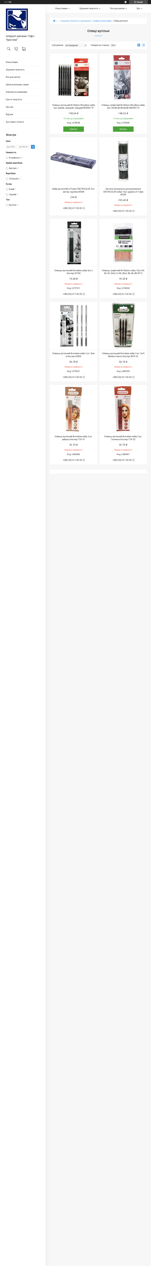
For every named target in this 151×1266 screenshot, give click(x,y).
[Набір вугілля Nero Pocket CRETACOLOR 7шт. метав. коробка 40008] (73, 161)
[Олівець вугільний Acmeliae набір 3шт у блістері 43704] (73, 243)
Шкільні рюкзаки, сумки (17, 84)
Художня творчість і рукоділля (76, 21)
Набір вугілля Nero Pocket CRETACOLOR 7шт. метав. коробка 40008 (73, 190)
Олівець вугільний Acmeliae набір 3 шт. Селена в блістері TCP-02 (123, 438)
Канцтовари (12, 62)
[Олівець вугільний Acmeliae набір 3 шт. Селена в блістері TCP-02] (123, 409)
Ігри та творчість (14, 99)
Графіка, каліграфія (102, 21)
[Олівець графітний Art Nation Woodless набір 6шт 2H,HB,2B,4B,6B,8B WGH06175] (123, 77)
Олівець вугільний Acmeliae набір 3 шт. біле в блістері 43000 (73, 355)
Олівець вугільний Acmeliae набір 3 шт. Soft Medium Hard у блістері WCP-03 (123, 355)
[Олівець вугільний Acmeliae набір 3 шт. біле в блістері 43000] (73, 326)
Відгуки (9, 114)
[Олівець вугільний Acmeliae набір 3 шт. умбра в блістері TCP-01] (73, 409)
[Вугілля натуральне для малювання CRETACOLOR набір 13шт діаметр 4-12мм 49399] (123, 161)
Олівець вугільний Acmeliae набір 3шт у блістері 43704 (73, 272)
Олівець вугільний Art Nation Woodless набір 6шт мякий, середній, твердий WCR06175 (73, 106)
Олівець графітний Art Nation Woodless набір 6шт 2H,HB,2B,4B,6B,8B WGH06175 (123, 106)
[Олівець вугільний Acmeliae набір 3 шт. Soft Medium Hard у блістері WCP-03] (123, 326)
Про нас (9, 107)
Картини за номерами (16, 92)
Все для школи (13, 77)
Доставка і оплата (15, 122)
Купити (73, 129)
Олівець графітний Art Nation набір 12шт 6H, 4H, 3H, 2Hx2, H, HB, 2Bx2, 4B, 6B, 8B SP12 (123, 272)
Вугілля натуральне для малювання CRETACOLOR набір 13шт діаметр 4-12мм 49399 (123, 192)
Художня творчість (15, 69)
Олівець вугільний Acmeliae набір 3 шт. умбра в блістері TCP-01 (73, 438)
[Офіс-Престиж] (23, 20)
